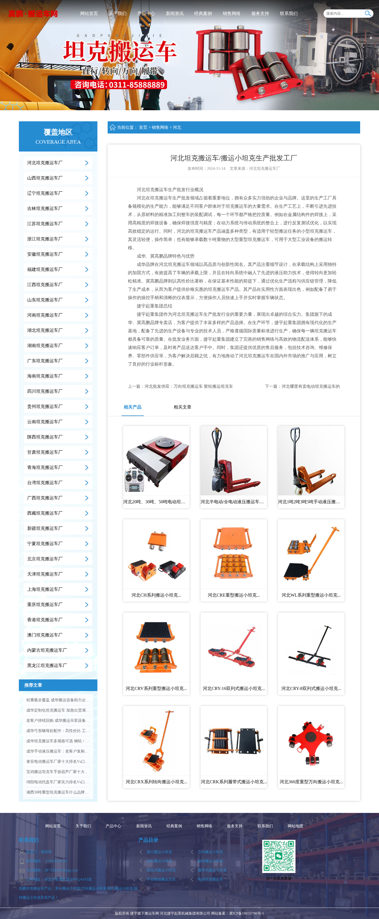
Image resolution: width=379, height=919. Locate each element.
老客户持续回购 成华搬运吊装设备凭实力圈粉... (58, 720)
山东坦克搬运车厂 (45, 299)
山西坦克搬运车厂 (45, 178)
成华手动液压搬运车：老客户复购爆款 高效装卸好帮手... (58, 751)
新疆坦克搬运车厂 (45, 528)
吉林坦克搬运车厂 (45, 208)
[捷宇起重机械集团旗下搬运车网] (33, 13)
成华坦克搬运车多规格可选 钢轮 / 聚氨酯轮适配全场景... (58, 741)
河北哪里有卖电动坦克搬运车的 (311, 386)
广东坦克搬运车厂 (45, 360)
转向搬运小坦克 (159, 861)
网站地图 (295, 826)
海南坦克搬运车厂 (45, 376)
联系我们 (289, 13)
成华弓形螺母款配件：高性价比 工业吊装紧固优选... (58, 731)
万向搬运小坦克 (210, 852)
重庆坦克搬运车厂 (45, 604)
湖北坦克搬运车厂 (45, 330)
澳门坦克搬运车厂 (45, 635)
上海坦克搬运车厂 (45, 589)
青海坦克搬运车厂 (45, 467)
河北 (177, 127)
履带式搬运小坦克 (212, 870)
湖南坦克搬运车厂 (45, 345)
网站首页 (89, 13)
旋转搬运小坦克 (210, 861)
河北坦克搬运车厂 (45, 162)
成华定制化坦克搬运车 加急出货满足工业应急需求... (58, 710)
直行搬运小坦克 (159, 852)
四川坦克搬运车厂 (45, 391)
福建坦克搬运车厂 (45, 269)
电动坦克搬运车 (210, 879)
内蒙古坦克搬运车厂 (47, 650)
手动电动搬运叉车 (161, 879)
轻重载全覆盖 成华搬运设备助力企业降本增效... (58, 700)
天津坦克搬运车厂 (45, 574)
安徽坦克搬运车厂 (45, 254)
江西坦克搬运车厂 (45, 284)
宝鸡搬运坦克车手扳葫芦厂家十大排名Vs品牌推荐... (58, 772)
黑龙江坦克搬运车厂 (47, 665)
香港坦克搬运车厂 (45, 619)
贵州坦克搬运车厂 (45, 406)
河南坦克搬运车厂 (45, 315)
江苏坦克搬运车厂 (45, 223)
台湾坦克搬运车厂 (45, 482)
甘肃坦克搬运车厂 (45, 452)
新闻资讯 (175, 13)
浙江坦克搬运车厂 (45, 239)
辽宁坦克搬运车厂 (45, 193)
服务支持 (260, 13)
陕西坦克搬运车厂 (45, 437)
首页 (143, 127)
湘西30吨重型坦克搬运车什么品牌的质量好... (58, 792)
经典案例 (203, 13)
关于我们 (118, 13)
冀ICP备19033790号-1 (246, 913)
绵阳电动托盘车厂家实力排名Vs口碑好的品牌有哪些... (58, 782)
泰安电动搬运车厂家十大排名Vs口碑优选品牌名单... (58, 761)
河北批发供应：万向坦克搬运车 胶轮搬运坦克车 (189, 386)
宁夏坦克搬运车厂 (45, 543)
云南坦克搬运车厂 (45, 421)
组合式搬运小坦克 (161, 870)
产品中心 (146, 13)
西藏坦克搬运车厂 (45, 513)
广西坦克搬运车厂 (45, 498)
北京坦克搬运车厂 (45, 558)
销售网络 (232, 13)
